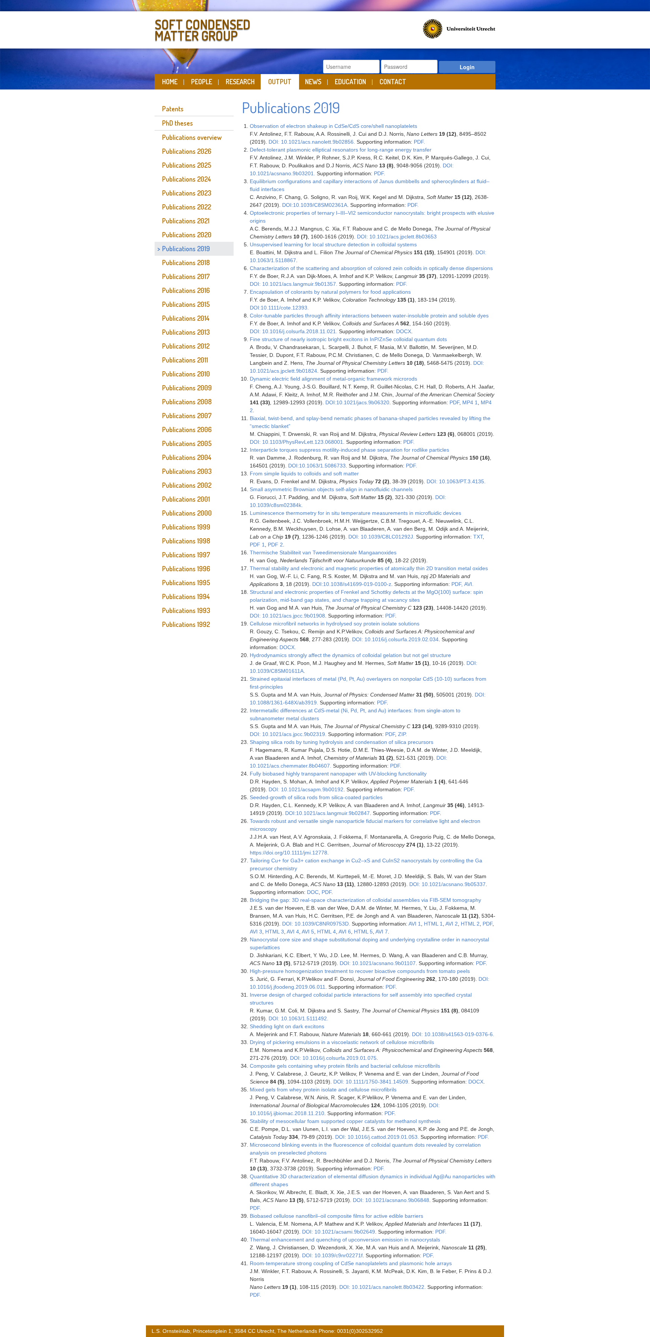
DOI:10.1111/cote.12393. (279, 308)
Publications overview (192, 137)
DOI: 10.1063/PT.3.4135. (456, 481)
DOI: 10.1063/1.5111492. (298, 1018)
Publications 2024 (186, 179)
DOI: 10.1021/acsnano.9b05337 (447, 884)
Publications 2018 (186, 262)
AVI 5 (308, 932)
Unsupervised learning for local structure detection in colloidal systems (333, 244)
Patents (173, 109)
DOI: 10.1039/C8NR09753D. (316, 924)
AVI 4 (293, 932)
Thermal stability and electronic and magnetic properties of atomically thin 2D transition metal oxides (369, 568)
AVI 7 (381, 932)
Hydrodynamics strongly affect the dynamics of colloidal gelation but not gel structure (350, 655)
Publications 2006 (187, 429)
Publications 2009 (187, 388)
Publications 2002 (186, 485)
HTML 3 (274, 932)
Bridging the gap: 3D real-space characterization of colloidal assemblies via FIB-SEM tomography (366, 900)
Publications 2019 (186, 248)
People (201, 81)
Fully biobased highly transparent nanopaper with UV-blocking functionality (338, 774)
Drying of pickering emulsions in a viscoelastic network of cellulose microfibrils (342, 1042)
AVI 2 (451, 924)
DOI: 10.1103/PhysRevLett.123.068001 (296, 442)
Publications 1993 (186, 610)
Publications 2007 (187, 415)
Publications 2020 (186, 235)
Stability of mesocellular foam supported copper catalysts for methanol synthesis (345, 1121)
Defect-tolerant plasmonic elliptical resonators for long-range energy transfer (340, 150)
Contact (393, 81)
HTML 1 (433, 924)
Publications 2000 (187, 513)
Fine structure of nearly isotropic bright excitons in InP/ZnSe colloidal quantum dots (348, 339)
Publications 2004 (186, 457)
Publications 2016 (186, 290)
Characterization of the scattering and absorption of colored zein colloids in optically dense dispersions (371, 268)
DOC (313, 892)
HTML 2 (470, 924)
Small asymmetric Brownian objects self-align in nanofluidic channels (331, 489)
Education (350, 81)
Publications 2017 (186, 276)
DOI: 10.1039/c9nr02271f (332, 1255)
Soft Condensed (203, 28)
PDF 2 (274, 545)
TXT (478, 537)
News (313, 81)
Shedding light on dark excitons (287, 1026)
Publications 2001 (186, 499)
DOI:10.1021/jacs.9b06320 (357, 402)
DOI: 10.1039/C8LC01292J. (381, 537)
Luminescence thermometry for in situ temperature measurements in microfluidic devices (355, 513)
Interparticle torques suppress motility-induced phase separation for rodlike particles (349, 450)
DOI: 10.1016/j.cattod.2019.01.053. (377, 1137)
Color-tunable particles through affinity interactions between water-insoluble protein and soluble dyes (369, 316)
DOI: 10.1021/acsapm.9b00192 (306, 789)
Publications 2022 (186, 207)
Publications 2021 (186, 221)
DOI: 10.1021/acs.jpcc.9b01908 (287, 616)
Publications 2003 (187, 471)
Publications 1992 (186, 624)
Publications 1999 (186, 527)
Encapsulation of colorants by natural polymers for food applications (330, 292)
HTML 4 (326, 932)
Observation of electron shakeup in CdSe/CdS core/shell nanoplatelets (333, 126)
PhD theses (177, 123)
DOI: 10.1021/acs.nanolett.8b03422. (382, 1287)
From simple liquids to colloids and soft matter (304, 473)
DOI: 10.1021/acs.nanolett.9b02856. (312, 142)
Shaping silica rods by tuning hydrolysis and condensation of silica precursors (341, 742)
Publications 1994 (186, 596)
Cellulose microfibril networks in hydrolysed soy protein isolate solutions (334, 624)
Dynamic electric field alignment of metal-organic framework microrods (333, 379)
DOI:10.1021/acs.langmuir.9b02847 (327, 813)
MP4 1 (470, 402)
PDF (454, 402)
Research (240, 81)
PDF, (457, 584)
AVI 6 (345, 932)
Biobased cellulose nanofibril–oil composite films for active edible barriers (336, 1216)
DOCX (403, 331)
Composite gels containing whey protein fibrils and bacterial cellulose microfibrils (345, 1066)
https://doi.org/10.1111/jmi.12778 (288, 853)
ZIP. (402, 734)
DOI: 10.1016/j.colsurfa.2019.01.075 (333, 1058)
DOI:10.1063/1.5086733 (317, 466)
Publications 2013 (186, 332)
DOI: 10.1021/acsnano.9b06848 (391, 1200)
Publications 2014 (186, 318)
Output (280, 81)
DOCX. (287, 647)
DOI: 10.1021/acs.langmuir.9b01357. (293, 284)
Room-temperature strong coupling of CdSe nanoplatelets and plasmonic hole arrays (351, 1263)
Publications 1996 (186, 569)
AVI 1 (415, 924)
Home (170, 81)
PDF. (419, 142)
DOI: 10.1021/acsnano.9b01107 (378, 963)
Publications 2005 (187, 443)
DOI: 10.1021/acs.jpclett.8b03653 (397, 237)
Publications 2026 (186, 151)
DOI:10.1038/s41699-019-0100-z (351, 584)
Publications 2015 (186, 304)
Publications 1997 (186, 555)
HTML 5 (363, 932)
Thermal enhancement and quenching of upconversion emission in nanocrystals (345, 1240)
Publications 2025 (186, 165)
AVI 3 (256, 932)
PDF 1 (257, 545)
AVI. (469, 584)
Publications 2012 (186, 346)
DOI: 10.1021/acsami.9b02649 (338, 1232)
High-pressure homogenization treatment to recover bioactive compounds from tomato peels (360, 971)
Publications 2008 (187, 402)
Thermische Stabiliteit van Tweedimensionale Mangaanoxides (323, 552)
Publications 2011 (185, 360)
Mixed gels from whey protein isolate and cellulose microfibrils (323, 1090)
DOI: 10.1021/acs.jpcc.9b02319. (288, 734)
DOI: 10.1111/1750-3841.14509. (371, 1082)
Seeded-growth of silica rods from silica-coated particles (316, 797)
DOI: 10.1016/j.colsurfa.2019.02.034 (395, 639)
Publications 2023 (186, 193)
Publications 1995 (186, 582)
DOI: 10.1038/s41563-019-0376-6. (453, 1034)
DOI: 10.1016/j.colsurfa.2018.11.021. (293, 331)
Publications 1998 (186, 541)
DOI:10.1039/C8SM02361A (314, 205)
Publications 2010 (186, 374)
